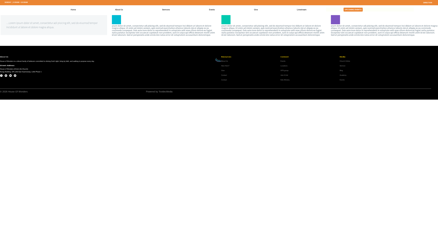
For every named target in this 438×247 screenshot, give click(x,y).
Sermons (166, 9)
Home (73, 9)
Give (256, 9)
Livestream (301, 9)
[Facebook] (6, 75)
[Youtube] (10, 75)
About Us (119, 9)
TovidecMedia (165, 91)
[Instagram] (1, 75)
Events (212, 9)
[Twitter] (15, 75)
